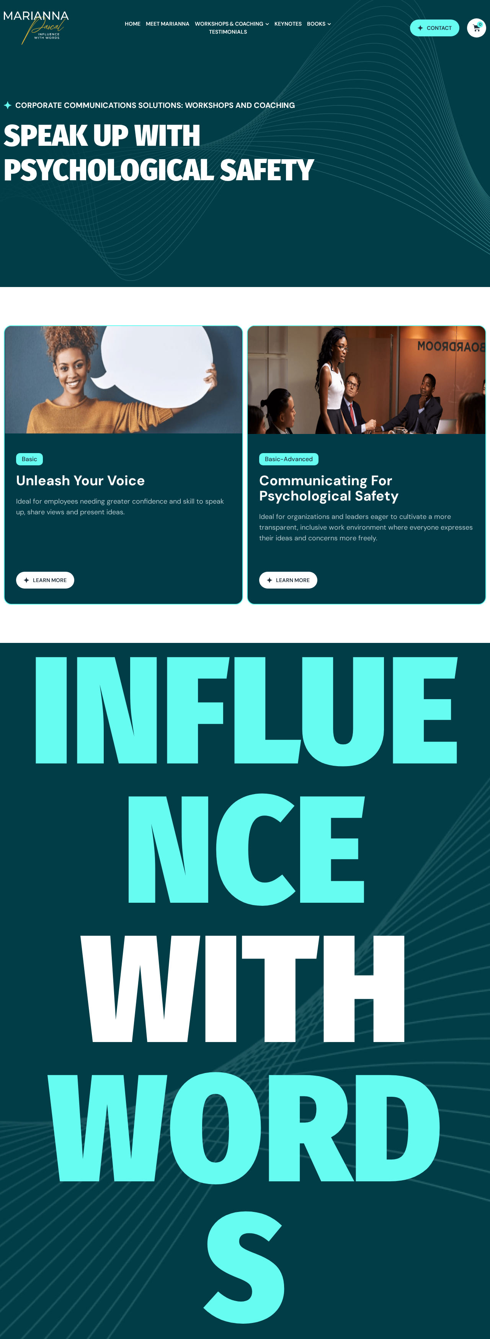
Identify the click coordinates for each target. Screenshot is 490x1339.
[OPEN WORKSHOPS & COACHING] (267, 24)
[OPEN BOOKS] (329, 24)
